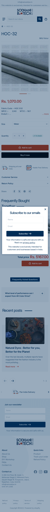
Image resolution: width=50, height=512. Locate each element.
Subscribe (23, 234)
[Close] (45, 209)
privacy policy (29, 242)
